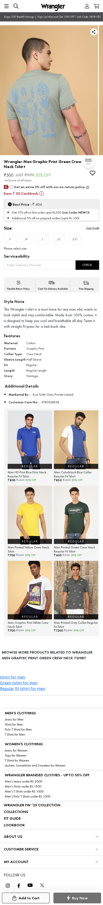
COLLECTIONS (16, 811)
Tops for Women (15, 755)
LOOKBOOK (14, 825)
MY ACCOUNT (16, 861)
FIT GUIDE (12, 818)
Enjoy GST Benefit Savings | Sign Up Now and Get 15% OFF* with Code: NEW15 (51, 16)
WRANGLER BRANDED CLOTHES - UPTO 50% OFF (47, 774)
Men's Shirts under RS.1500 (23, 786)
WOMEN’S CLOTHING (24, 743)
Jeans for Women (16, 750)
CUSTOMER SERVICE (21, 849)
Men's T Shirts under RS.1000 (24, 791)
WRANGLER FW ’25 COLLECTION (32, 805)
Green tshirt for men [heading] (19, 682)
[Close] (99, 17)
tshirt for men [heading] (12, 677)
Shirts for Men (14, 724)
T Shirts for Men (15, 734)
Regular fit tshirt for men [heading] (22, 688)
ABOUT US (13, 836)
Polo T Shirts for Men (18, 729)
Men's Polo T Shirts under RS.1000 (27, 796)
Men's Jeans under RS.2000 (23, 781)
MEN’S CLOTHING (20, 713)
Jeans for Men (14, 719)
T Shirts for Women (17, 760)
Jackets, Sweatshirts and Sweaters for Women (35, 765)
